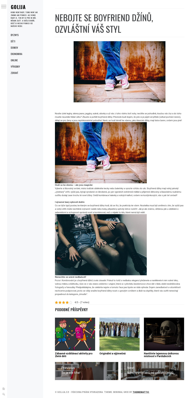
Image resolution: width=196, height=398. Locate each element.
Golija (18, 6)
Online (14, 60)
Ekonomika (16, 54)
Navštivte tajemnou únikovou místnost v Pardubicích (161, 355)
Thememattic (141, 392)
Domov (14, 47)
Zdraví (14, 73)
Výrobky (15, 66)
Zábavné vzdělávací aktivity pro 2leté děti (74, 355)
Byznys (15, 35)
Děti (13, 41)
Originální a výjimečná (112, 353)
